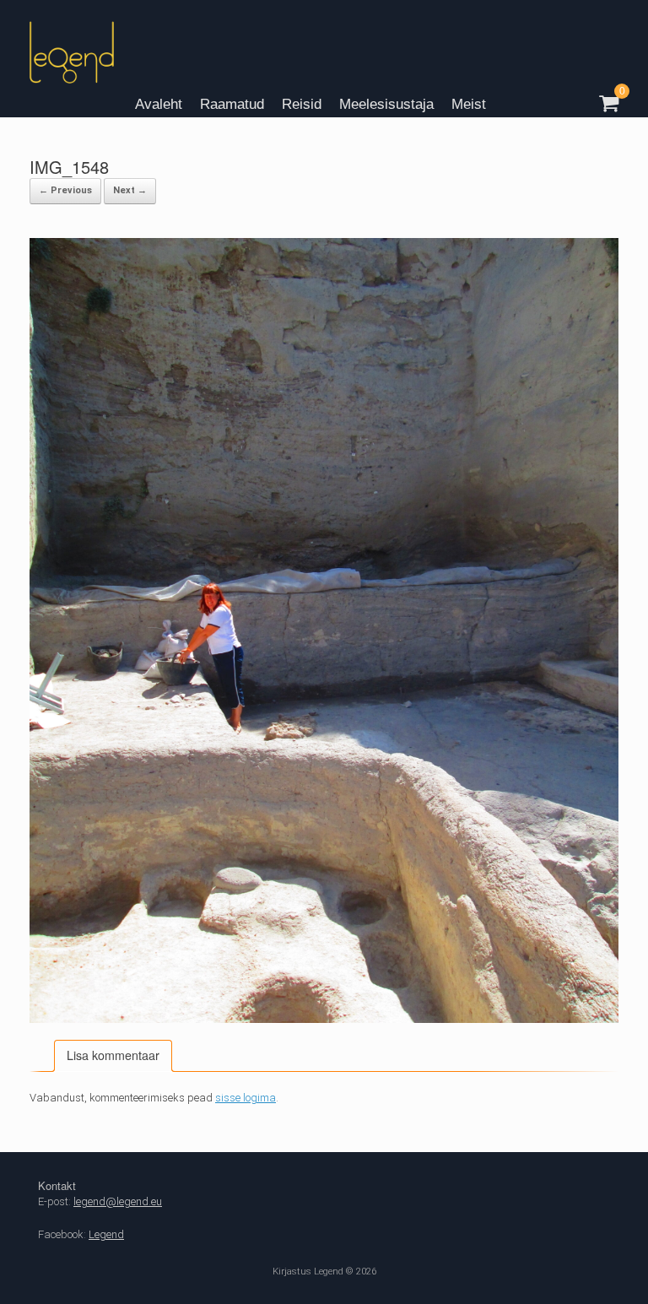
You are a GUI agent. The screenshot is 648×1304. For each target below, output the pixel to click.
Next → (130, 190)
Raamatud (232, 104)
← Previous (65, 190)
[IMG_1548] (324, 1019)
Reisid (301, 104)
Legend (106, 1234)
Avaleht (158, 104)
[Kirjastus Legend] (72, 58)
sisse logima (245, 1097)
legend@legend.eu (117, 1201)
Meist (468, 104)
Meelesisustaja (386, 104)
